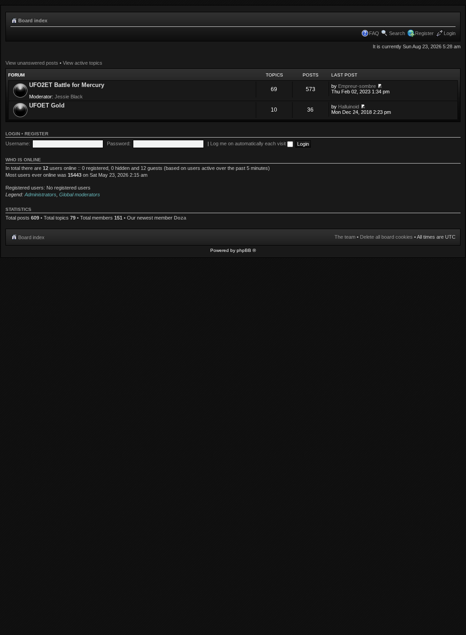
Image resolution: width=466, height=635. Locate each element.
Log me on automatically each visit (248, 143)
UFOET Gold (47, 105)
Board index (32, 20)
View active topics (82, 63)
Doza (180, 217)
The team (344, 237)
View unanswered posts (31, 63)
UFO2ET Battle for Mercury (66, 85)
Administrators (40, 194)
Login (450, 33)
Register (424, 33)
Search (397, 33)
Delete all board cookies (386, 237)
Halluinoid (348, 106)
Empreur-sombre (357, 86)
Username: (17, 143)
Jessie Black (69, 96)
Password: (119, 143)
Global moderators (79, 194)
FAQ (374, 33)
